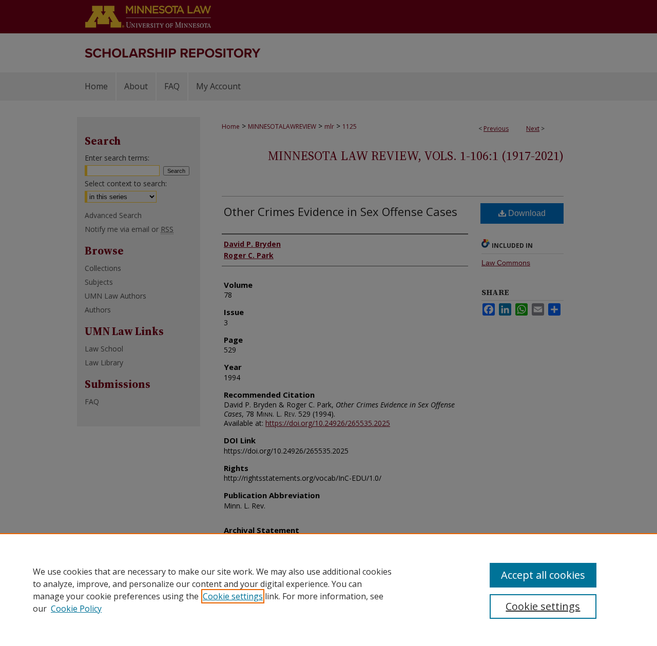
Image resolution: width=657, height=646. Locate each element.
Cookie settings (233, 596)
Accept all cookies (543, 575)
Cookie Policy (76, 608)
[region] (328, 589)
